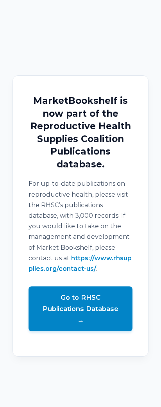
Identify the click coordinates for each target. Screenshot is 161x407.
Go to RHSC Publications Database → (80, 308)
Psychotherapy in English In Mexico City (80, 401)
